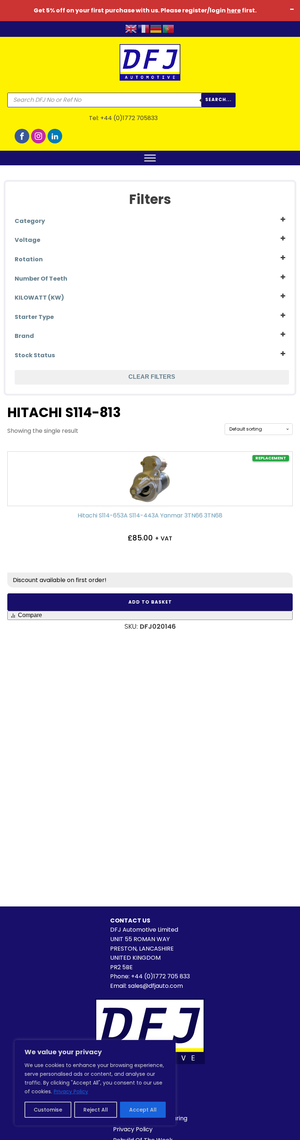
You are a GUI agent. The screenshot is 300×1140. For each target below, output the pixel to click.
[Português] (168, 28)
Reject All (95, 1109)
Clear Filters (151, 377)
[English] (131, 28)
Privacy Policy (71, 1091)
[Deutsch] (156, 28)
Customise (48, 1109)
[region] (95, 1082)
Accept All (143, 1109)
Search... (218, 99)
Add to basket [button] (150, 602)
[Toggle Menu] (150, 158)
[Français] (144, 28)
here (234, 10)
